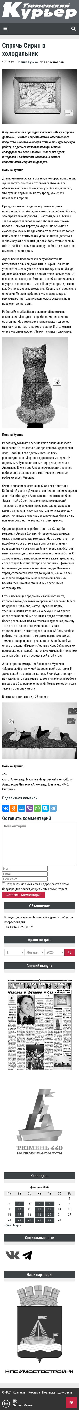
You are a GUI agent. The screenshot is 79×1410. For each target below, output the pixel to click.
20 (49, 1215)
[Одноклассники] (13, 808)
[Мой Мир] (21, 808)
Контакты (19, 1392)
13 (49, 1209)
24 (19, 1220)
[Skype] (45, 808)
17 (19, 1215)
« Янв (7, 1225)
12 (39, 1209)
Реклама (34, 1392)
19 (39, 1215)
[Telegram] (53, 808)
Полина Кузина (27, 62)
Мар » (17, 1225)
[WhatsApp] (37, 808)
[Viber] (29, 808)
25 (29, 1220)
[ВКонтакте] (5, 808)
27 (49, 1220)
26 (39, 1220)
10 (19, 1209)
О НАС (6, 1392)
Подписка (48, 1392)
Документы (65, 1392)
